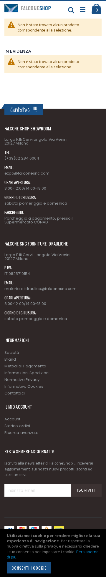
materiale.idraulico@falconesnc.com (40, 288)
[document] (54, 553)
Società (11, 352)
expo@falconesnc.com (26, 173)
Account (12, 419)
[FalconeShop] (28, 10)
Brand (10, 359)
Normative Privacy (21, 379)
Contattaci (14, 393)
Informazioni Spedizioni (27, 373)
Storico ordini (17, 426)
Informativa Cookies (23, 386)
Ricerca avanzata (21, 432)
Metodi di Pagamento (25, 366)
